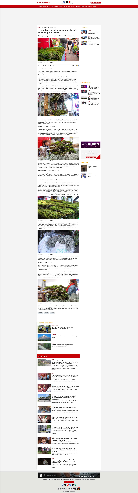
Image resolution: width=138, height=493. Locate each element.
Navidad (46, 312)
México (48, 6)
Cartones (65, 6)
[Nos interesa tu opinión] (69, 475)
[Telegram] (46, 65)
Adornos (52, 312)
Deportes (87, 6)
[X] (67, 2)
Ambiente (40, 312)
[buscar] (100, 6)
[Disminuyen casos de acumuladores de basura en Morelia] (44, 410)
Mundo (52, 6)
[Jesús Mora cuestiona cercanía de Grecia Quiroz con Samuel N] (44, 441)
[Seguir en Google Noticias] (78, 65)
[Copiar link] (51, 65)
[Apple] (73, 485)
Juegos (94, 6)
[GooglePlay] (75, 485)
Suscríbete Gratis (91, 157)
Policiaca (44, 6)
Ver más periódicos (95, 2)
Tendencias (77, 6)
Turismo (82, 6)
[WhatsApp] (43, 65)
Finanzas (56, 6)
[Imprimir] (53, 65)
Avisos (90, 6)
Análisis (60, 6)
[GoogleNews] (70, 485)
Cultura (72, 6)
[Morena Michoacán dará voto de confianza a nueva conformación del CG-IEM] (44, 388)
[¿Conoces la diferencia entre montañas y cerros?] (44, 337)
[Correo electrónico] (48, 65)
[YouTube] (69, 2)
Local (40, 6)
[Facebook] (64, 2)
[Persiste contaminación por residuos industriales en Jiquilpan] (44, 346)
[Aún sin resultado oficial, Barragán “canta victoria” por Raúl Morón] (44, 419)
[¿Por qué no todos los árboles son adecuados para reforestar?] (44, 329)
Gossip (69, 6)
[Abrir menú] (37, 6)
